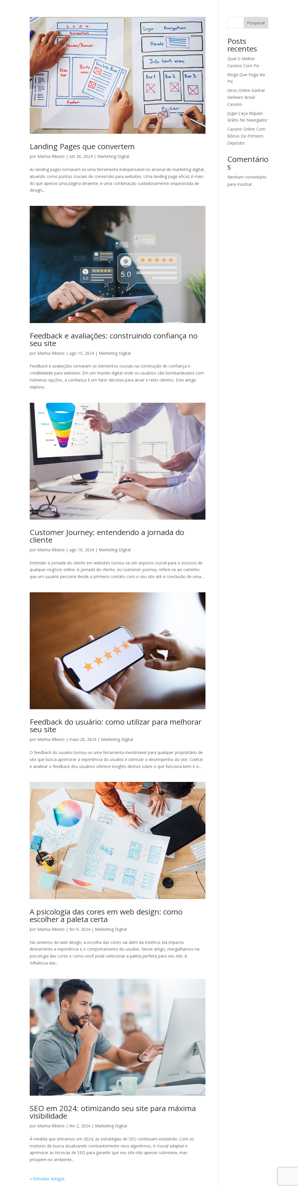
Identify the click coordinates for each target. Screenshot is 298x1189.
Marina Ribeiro (51, 156)
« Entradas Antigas (47, 1178)
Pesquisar (256, 23)
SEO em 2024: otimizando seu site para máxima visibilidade (113, 1112)
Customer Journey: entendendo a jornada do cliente (107, 536)
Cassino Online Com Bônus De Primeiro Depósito (246, 136)
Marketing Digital (113, 156)
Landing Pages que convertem (82, 146)
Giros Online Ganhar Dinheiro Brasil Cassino (246, 97)
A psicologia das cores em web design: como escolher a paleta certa (106, 915)
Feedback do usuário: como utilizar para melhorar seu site (115, 725)
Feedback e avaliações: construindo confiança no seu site (114, 339)
